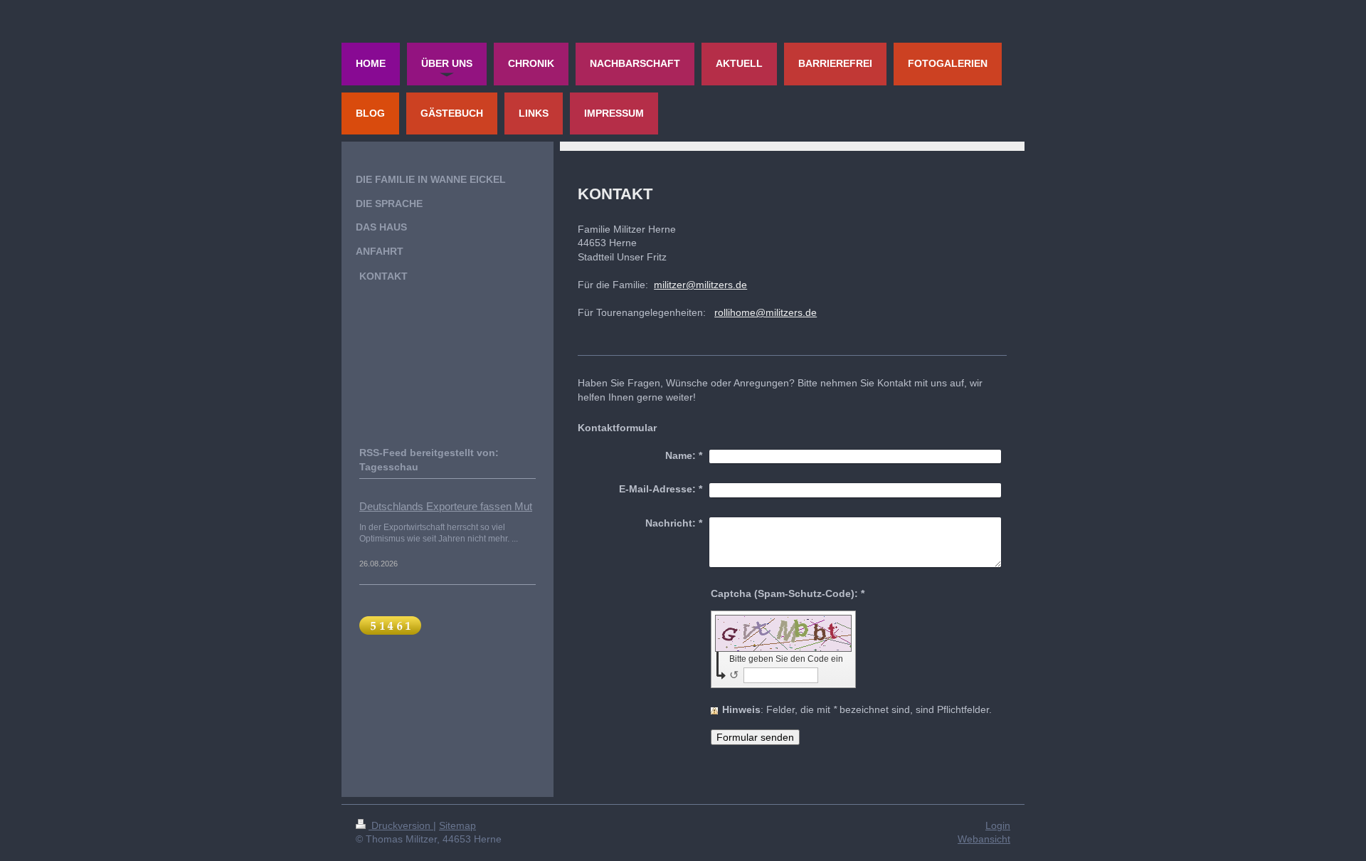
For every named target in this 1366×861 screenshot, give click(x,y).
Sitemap (457, 825)
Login (997, 825)
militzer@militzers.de (700, 284)
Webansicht (984, 839)
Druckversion (401, 825)
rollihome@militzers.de (765, 312)
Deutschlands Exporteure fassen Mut (445, 506)
